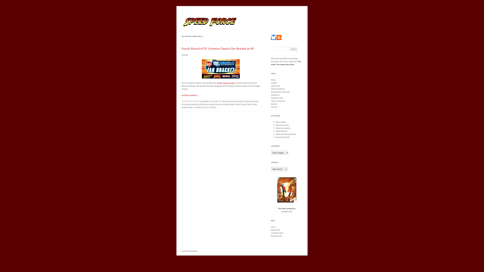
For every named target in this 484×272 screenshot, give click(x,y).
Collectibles (204, 101)
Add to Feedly (281, 122)
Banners (274, 104)
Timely (215, 101)
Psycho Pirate (246, 104)
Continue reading (190, 95)
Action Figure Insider (226, 83)
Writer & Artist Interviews (280, 92)
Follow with (281, 131)
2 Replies (185, 55)
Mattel (238, 104)
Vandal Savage (187, 107)
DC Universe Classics (250, 101)
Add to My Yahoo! (282, 125)
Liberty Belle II (229, 104)
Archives (274, 107)
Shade (254, 104)
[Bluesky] (273, 39)
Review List (275, 95)
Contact (274, 82)
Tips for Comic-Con (278, 101)
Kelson (213, 107)
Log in (273, 227)
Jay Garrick (210, 104)
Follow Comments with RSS (286, 134)
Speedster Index (277, 98)
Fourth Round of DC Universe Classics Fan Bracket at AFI (218, 48)
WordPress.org (276, 236)
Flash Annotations (278, 89)
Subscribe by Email (283, 137)
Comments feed (277, 233)
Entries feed (275, 230)
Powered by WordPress (190, 251)
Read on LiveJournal (283, 128)
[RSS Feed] (278, 39)
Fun (210, 101)
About (273, 79)
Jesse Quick (219, 104)
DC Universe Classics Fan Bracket (194, 104)
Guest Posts (275, 85)
